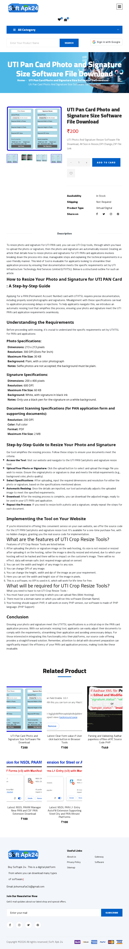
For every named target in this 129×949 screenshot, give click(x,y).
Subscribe (111, 912)
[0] (59, 19)
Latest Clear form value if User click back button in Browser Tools (64, 739)
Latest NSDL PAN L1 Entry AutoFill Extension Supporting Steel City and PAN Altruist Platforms (64, 812)
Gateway (99, 856)
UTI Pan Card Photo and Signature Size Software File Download (68, 80)
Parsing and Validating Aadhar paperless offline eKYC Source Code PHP (105, 739)
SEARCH (69, 43)
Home (21, 80)
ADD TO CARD (106, 162)
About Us (71, 856)
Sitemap (71, 867)
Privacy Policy (74, 862)
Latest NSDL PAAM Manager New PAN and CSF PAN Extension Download (24, 810)
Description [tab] (64, 233)
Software (99, 862)
